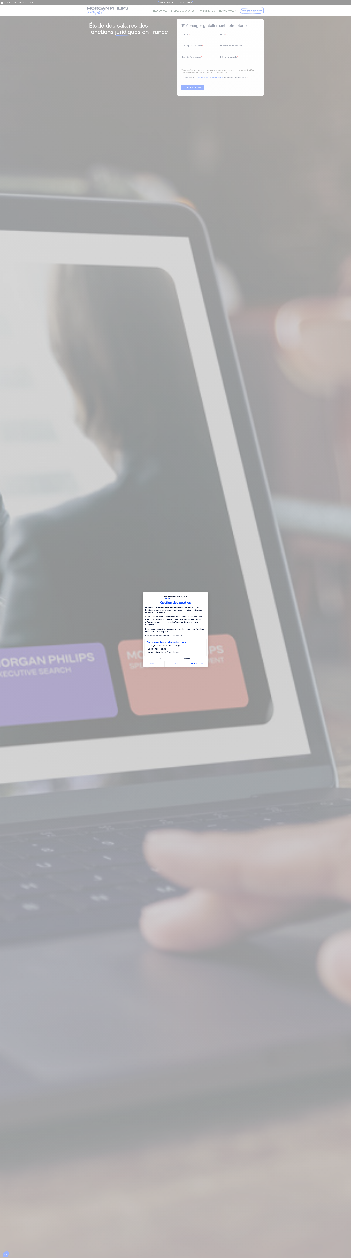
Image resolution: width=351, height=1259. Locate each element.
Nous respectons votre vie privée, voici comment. (164, 635)
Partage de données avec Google (164, 645)
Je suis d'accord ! (197, 663)
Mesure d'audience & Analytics (163, 652)
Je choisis (175, 663)
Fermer (153, 663)
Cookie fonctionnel (157, 648)
